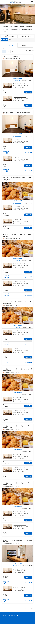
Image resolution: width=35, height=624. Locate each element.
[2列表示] (12, 51)
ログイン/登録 (29, 152)
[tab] (25, 45)
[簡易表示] (8, 51)
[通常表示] (4, 51)
